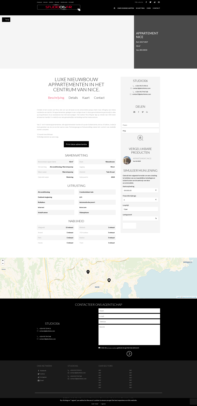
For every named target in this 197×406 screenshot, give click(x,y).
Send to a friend (134, 112)
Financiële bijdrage (129, 196)
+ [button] (2, 260)
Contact (156, 8)
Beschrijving (56, 97)
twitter (150, 2)
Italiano (57, 2)
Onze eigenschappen (125, 8)
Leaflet (179, 297)
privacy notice (112, 348)
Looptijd (126, 205)
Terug (7, 19)
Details (73, 97)
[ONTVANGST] (114, 8)
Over (149, 8)
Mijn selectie (139, 2)
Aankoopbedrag (128, 186)
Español (51, 2)
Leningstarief (127, 215)
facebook (146, 2)
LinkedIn (147, 112)
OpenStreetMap (187, 297)
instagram (154, 2)
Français (39, 2)
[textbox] (141, 125)
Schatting (140, 8)
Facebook (138, 112)
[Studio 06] (59, 11)
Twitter (142, 112)
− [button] (2, 263)
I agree (103, 404)
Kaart (86, 97)
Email (158, 2)
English (45, 2)
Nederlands (64, 2)
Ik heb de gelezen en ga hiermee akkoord (119, 348)
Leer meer (94, 404)
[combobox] (140, 125)
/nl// (99, 370)
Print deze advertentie (76, 144)
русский (71, 2)
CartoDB (194, 297)
